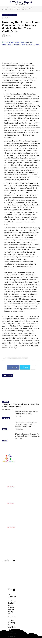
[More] (33, 367)
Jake (9, 36)
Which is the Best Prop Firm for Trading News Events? (26, 413)
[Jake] (4, 36)
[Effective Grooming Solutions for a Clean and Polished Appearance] (7, 437)
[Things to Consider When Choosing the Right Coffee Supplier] (21, 389)
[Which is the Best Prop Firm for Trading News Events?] (7, 415)
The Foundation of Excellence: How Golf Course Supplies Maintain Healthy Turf (26, 425)
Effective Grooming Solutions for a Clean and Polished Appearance (27, 435)
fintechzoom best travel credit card (18, 358)
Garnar (4, 409)
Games (5, 429)
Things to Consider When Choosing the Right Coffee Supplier (20, 405)
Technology (12, 15)
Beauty (5, 440)
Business (5, 401)
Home (3, 8)
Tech (8, 8)
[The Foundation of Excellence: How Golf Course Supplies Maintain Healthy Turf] (7, 426)
